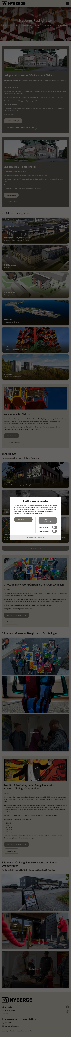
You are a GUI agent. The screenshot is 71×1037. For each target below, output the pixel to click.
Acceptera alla (23, 519)
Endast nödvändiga (48, 520)
